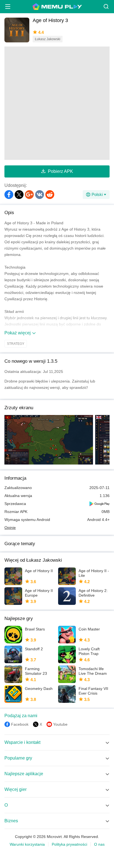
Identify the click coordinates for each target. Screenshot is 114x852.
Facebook (19, 724)
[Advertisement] (57, 103)
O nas (99, 844)
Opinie (10, 527)
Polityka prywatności (69, 844)
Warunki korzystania (27, 844)
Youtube (60, 724)
